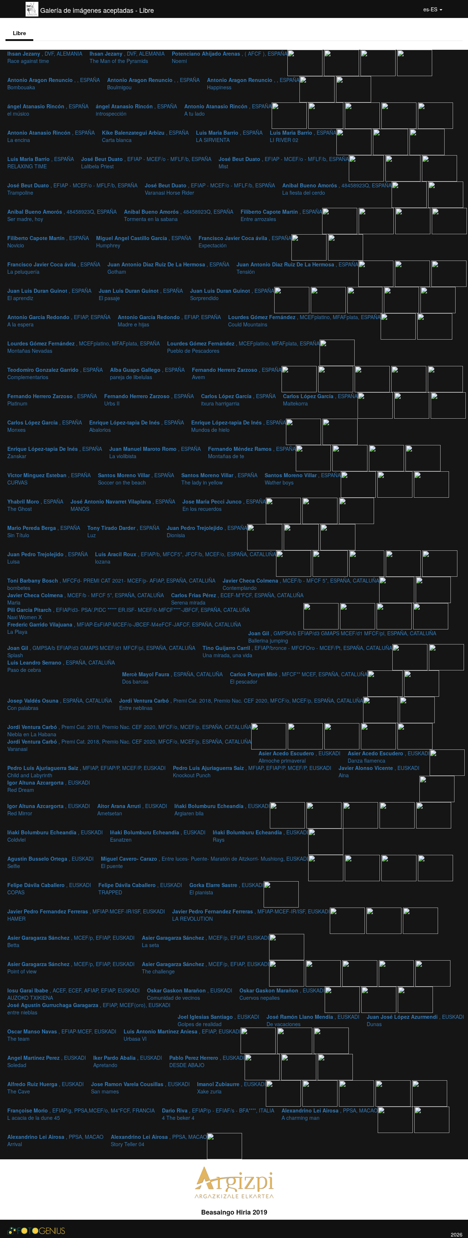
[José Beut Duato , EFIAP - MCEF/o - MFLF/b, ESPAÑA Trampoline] (439, 167)
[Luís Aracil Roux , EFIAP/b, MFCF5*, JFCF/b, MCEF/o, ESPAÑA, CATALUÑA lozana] (331, 562)
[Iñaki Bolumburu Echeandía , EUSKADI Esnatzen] (433, 814)
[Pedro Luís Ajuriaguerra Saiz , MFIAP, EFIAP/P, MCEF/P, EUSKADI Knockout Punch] (415, 735)
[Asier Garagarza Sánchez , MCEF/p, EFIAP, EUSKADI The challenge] (324, 972)
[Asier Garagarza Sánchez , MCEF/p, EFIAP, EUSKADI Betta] (420, 920)
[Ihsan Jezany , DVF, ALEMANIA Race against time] (305, 62)
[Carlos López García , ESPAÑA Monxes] (448, 404)
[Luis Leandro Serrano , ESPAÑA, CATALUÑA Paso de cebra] (410, 656)
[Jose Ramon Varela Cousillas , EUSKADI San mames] (320, 1092)
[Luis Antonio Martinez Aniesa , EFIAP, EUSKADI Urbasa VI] (331, 1040)
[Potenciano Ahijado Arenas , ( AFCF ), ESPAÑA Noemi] (379, 62)
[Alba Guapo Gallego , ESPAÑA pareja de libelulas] (336, 378)
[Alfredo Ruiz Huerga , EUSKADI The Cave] (284, 1092)
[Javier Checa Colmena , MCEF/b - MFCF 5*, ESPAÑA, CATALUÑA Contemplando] (404, 562)
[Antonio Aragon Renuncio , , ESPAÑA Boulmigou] (317, 88)
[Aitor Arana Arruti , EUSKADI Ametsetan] (324, 814)
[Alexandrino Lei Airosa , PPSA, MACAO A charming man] (396, 1119)
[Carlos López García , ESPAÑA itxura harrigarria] (376, 404)
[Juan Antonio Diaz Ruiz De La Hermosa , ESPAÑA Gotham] (413, 273)
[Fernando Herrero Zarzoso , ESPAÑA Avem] (373, 378)
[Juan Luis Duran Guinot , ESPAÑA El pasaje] (329, 299)
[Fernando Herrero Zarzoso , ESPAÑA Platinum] (409, 378)
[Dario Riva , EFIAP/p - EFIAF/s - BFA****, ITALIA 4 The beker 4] (429, 1092)
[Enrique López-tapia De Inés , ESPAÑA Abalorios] (304, 431)
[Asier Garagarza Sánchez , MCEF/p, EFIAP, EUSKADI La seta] (286, 946)
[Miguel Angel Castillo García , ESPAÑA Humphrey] (309, 246)
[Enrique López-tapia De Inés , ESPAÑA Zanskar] (314, 457)
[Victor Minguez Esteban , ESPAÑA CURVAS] (423, 457)
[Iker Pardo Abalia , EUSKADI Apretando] (299, 1066)
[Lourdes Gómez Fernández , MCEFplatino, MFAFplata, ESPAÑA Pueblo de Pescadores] (337, 352)
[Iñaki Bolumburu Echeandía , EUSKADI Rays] (325, 841)
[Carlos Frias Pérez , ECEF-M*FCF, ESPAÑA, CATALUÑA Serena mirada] (397, 589)
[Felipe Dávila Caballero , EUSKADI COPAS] (399, 867)
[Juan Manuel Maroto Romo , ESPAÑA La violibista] (350, 457)
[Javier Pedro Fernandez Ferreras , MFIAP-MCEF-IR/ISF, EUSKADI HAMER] (348, 920)
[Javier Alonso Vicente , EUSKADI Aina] (447, 762)
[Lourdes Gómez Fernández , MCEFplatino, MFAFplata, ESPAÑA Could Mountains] (399, 325)
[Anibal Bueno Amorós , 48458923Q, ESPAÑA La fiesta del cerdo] (445, 194)
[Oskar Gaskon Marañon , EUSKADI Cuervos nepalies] (432, 972)
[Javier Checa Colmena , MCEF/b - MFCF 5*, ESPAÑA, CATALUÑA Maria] (439, 562)
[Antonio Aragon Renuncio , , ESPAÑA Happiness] (353, 88)
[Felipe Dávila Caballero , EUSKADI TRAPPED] (435, 867)
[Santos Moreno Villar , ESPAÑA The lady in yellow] (395, 483)
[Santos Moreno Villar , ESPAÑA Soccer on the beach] (359, 483)
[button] (433, 9)
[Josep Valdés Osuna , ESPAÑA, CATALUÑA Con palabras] (421, 683)
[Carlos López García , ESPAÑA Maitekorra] (412, 404)
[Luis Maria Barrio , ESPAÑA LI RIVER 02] (391, 141)
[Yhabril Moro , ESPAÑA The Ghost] (284, 510)
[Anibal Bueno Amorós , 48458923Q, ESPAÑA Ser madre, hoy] (340, 220)
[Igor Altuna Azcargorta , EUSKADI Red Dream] (436, 788)
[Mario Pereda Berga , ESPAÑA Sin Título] (265, 536)
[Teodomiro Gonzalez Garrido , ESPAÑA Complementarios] (300, 378)
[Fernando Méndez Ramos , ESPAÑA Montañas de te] (387, 457)
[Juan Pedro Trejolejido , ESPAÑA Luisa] (294, 562)
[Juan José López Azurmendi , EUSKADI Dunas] (259, 1040)
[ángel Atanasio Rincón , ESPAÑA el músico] (290, 115)
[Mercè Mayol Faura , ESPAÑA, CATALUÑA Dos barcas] (446, 656)
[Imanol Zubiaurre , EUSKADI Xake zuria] (357, 1092)
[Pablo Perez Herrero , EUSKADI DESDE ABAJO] (335, 1066)
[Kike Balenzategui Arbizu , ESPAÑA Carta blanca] (435, 115)
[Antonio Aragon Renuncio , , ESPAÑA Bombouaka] (414, 62)
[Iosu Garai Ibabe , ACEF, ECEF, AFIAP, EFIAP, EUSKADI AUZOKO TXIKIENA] (360, 972)
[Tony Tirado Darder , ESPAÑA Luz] (302, 536)
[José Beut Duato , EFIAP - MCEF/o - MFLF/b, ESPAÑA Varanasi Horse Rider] (410, 194)
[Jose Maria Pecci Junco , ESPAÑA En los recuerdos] (356, 510)
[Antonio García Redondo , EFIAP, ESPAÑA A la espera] (402, 299)
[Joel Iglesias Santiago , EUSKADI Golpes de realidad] (379, 999)
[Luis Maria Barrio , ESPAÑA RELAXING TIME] (427, 141)
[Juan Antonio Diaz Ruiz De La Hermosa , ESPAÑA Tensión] (449, 273)
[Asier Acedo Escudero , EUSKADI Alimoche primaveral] (306, 735)
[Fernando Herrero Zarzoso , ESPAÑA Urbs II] (445, 378)
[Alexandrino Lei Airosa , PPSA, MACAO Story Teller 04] (224, 1145)
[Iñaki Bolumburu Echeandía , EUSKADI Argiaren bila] (361, 814)
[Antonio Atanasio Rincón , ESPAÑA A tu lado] (363, 115)
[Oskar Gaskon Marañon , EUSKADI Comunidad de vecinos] (397, 972)
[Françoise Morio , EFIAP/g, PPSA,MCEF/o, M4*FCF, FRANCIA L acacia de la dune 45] (393, 1092)
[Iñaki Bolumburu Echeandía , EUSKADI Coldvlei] (398, 814)
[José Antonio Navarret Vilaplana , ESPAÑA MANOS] (320, 510)
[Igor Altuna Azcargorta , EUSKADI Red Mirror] (288, 814)
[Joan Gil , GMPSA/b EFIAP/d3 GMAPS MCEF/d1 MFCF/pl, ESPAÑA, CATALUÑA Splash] (395, 615)
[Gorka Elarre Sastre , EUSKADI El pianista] (281, 893)
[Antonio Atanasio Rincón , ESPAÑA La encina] (399, 115)
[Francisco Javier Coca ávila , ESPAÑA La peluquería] (376, 273)
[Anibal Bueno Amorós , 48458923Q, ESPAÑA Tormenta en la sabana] (377, 220)
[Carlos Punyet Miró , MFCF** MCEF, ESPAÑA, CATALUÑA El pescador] (385, 683)
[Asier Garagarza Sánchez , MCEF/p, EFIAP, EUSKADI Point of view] (287, 972)
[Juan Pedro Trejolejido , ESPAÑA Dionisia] (337, 536)
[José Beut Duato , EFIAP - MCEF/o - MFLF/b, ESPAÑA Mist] (403, 167)
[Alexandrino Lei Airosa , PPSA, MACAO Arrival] (431, 1119)
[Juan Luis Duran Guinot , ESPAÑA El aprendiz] (292, 299)
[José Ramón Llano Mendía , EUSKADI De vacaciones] (415, 999)
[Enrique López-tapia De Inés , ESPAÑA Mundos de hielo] (340, 431)
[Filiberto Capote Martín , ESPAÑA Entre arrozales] (413, 220)
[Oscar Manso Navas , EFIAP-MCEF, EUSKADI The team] (295, 1040)
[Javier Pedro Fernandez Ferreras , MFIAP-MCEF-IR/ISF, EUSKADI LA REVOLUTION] (384, 920)
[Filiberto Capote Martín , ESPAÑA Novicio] (449, 220)
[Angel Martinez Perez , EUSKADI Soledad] (263, 1066)
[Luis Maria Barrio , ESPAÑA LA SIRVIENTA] (354, 141)
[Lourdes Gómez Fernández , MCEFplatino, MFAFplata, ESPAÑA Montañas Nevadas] (434, 325)
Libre (19, 33)
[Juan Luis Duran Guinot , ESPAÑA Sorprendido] (365, 299)
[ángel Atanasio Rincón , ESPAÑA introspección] (326, 115)
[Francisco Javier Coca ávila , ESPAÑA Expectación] (345, 246)
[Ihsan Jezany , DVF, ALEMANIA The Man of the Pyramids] (342, 62)
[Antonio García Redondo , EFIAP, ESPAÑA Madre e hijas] (438, 299)
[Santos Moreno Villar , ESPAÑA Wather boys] (431, 483)
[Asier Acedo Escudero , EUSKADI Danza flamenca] (342, 735)
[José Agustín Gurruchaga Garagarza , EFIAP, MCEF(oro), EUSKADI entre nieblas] (343, 999)
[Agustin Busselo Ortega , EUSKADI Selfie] (326, 867)
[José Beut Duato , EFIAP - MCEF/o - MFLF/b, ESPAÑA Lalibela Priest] (367, 167)
